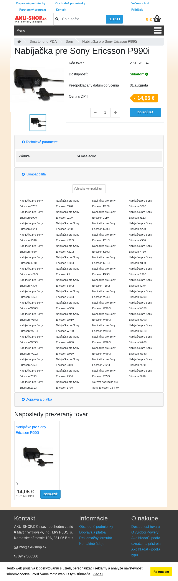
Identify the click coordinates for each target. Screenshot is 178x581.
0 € (149, 19)
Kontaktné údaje (91, 543)
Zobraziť (50, 494)
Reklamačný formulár (95, 538)
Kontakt (61, 9)
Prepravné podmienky (30, 3)
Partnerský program (32, 9)
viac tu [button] (98, 574)
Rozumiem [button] (161, 571)
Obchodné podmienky (70, 3)
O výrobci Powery (144, 532)
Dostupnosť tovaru (145, 526)
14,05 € (146, 98)
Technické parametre (41, 142)
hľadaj (114, 19)
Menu (20, 30)
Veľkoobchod (140, 3)
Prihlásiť (137, 9)
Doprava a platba (38, 399)
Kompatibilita (35, 174)
